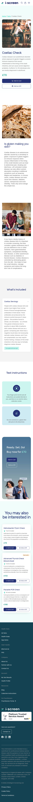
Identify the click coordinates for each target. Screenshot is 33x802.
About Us (4, 661)
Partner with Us (6, 665)
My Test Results (6, 677)
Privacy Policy (6, 787)
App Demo (4, 640)
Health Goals (5, 636)
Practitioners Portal (7, 701)
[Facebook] (2, 737)
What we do (5, 649)
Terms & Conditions (7, 795)
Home (4, 16)
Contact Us (5, 668)
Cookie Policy (5, 791)
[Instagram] (6, 737)
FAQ (2, 652)
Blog (2, 690)
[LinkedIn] (9, 737)
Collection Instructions (8, 693)
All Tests (4, 633)
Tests (9, 16)
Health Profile (5, 681)
